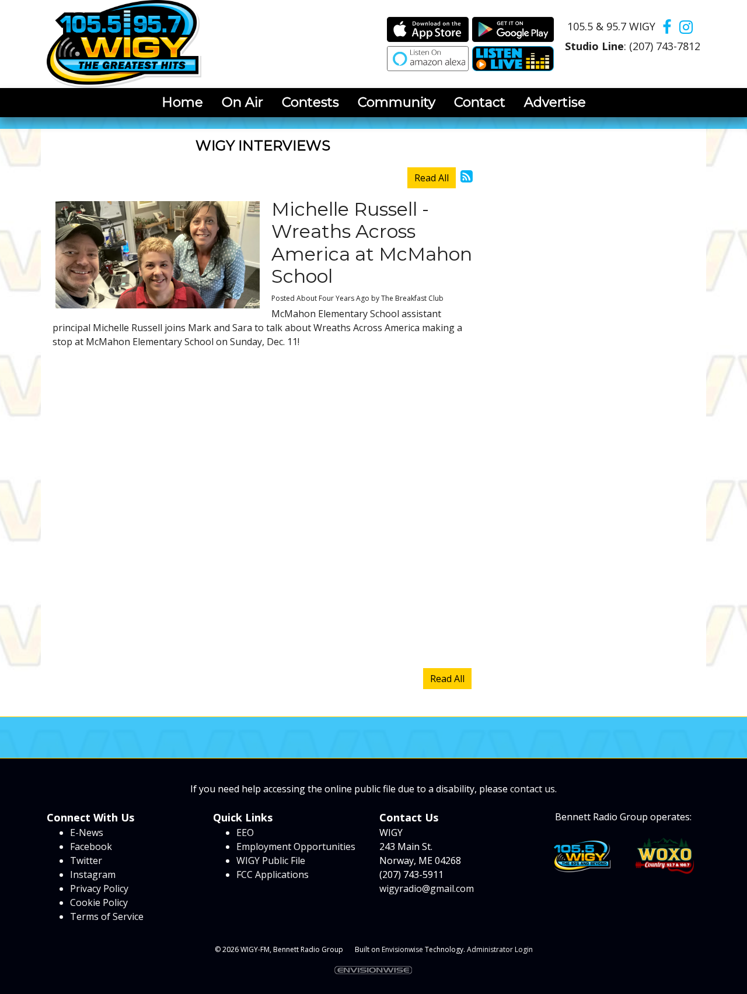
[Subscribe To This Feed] (466, 175)
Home (182, 102)
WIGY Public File (270, 860)
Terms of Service (107, 916)
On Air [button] (242, 102)
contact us (532, 788)
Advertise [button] (555, 102)
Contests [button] (310, 102)
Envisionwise (402, 949)
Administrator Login (500, 949)
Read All (431, 177)
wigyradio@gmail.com (426, 888)
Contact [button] (479, 102)
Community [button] (396, 102)
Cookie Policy (99, 902)
